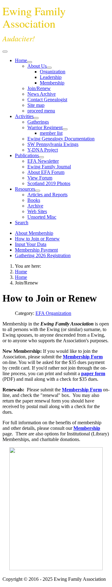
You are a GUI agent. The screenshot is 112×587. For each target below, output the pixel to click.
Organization (52, 71)
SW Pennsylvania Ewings (52, 144)
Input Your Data (30, 244)
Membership (52, 82)
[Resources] (37, 191)
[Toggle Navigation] (4, 51)
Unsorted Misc (41, 217)
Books (33, 200)
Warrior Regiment (45, 127)
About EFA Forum (45, 172)
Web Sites (37, 211)
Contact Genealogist (47, 99)
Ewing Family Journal (49, 166)
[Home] (29, 62)
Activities (24, 116)
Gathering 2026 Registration (43, 255)
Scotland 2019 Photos (48, 183)
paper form (93, 373)
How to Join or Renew (37, 238)
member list (51, 133)
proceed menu (41, 110)
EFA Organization (53, 313)
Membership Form (83, 356)
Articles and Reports (47, 194)
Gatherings (38, 122)
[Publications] (41, 157)
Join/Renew (39, 88)
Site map (35, 105)
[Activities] (36, 118)
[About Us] (49, 68)
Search (21, 222)
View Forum (39, 177)
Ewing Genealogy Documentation (61, 138)
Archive (35, 205)
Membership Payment (36, 250)
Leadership (51, 77)
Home (21, 60)
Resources (25, 189)
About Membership (34, 233)
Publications (27, 155)
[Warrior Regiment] (65, 129)
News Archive (41, 94)
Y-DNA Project (42, 149)
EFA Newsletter (43, 161)
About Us (37, 66)
